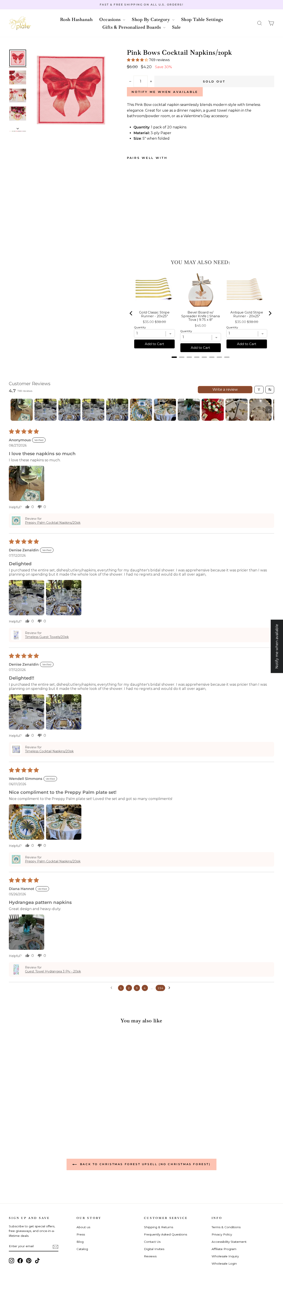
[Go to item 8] (189, 410)
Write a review (225, 389)
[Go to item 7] (165, 410)
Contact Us (152, 1241)
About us (83, 1227)
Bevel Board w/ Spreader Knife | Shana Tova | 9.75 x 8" (200, 316)
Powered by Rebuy (200, 363)
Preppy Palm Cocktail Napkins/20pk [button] (52, 523)
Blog (80, 1241)
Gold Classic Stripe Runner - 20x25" (154, 314)
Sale (176, 27)
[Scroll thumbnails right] (268, 409)
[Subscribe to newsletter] (55, 1246)
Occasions (110, 19)
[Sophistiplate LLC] (20, 23)
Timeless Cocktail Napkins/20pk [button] (49, 751)
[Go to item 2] (45, 410)
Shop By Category (151, 19)
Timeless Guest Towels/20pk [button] (47, 637)
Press (80, 1234)
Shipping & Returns (158, 1227)
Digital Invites (154, 1249)
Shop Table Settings (202, 19)
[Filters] (259, 389)
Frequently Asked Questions (165, 1234)
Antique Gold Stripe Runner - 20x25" (246, 314)
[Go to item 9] (213, 410)
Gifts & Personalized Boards (132, 27)
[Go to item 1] (22, 410)
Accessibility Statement (229, 1241)
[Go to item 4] (93, 410)
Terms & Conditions (226, 1227)
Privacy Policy (222, 1234)
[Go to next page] (170, 988)
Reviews (150, 1256)
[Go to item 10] (237, 410)
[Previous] (131, 313)
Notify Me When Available (165, 92)
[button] (259, 23)
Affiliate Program (224, 1249)
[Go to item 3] (69, 410)
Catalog (82, 1249)
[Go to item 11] (260, 410)
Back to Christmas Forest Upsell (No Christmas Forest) (144, 1164)
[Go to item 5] (117, 410)
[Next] (269, 313)
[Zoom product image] (71, 90)
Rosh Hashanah (76, 19)
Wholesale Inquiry (225, 1256)
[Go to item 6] (141, 410)
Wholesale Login (224, 1263)
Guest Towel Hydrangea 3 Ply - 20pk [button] (53, 971)
